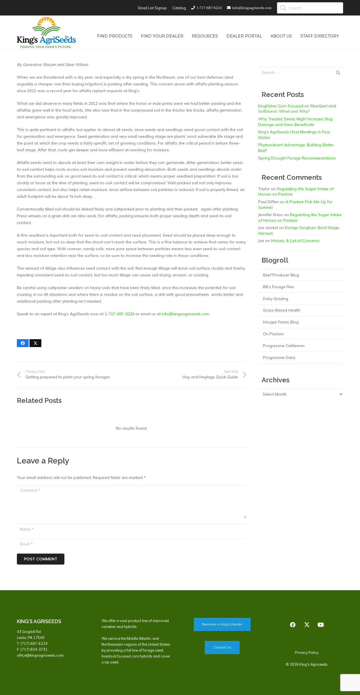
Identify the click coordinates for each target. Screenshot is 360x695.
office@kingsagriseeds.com (40, 655)
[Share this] (23, 343)
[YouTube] (321, 625)
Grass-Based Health (281, 310)
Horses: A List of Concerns (295, 240)
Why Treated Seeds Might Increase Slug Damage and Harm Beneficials (295, 121)
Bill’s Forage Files (278, 286)
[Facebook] (293, 625)
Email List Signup (152, 8)
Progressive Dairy (279, 357)
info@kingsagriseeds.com (185, 313)
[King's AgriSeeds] (46, 32)
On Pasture (273, 333)
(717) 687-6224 (34, 643)
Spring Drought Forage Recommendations (297, 158)
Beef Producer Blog (281, 274)
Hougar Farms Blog (281, 322)
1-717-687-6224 (119, 313)
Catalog (179, 8)
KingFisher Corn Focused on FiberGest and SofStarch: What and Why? (297, 108)
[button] (136, 36)
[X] (307, 625)
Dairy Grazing (275, 298)
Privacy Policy (307, 652)
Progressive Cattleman (284, 345)
